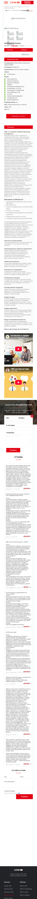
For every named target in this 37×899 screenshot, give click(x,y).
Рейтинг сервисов (25, 895)
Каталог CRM (7, 886)
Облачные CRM (8, 889)
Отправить (13, 450)
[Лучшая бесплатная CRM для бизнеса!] (18, 10)
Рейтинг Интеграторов (26, 889)
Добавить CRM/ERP (27, 2)
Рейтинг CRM (23, 886)
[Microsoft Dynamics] (11, 28)
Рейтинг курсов (24, 892)
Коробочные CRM (9, 895)
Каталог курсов (8, 898)
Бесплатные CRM (9, 892)
